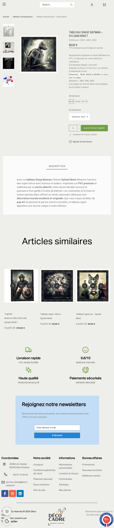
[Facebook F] (4, 493)
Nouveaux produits (92, 470)
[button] (80, 142)
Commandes (65, 479)
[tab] (57, 166)
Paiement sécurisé (42, 479)
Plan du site (39, 490)
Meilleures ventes (91, 476)
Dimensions (74, 96)
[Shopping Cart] (7, 511)
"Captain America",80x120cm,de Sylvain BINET (15, 318)
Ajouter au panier (94, 128)
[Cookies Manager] (7, 521)
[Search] (71, 5)
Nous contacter (41, 485)
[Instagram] (12, 493)
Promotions (88, 465)
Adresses (64, 485)
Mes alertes (65, 490)
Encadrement (75, 110)
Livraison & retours (68, 474)
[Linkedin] (20, 493)
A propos (38, 465)
